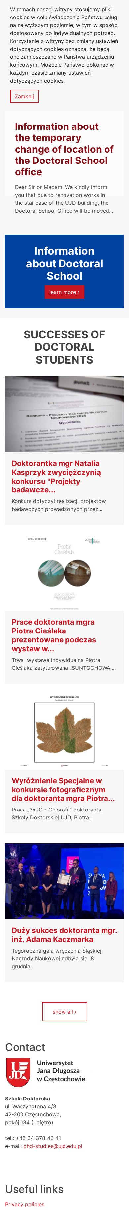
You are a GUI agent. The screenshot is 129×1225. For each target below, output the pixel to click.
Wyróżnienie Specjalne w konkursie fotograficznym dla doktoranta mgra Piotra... (63, 789)
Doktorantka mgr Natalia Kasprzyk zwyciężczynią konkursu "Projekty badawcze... (56, 476)
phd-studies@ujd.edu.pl (52, 1146)
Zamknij (24, 96)
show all (64, 1011)
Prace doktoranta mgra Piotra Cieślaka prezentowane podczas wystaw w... (54, 635)
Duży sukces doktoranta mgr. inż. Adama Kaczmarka (64, 935)
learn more (63, 292)
